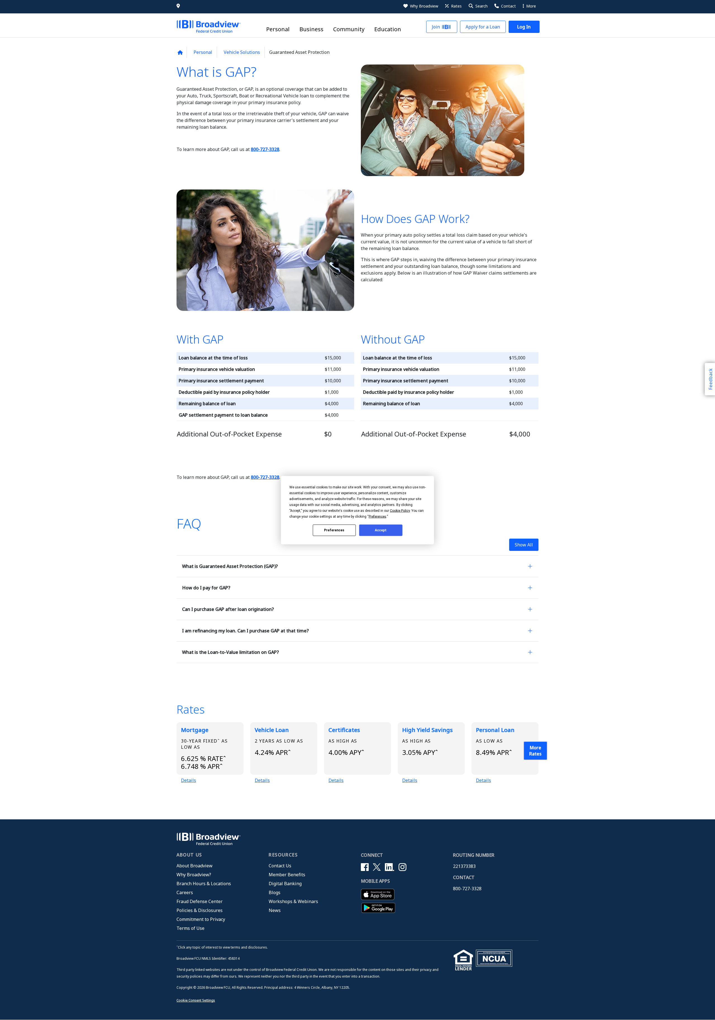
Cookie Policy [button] (400, 510)
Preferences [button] (377, 516)
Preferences (334, 530)
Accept (381, 530)
